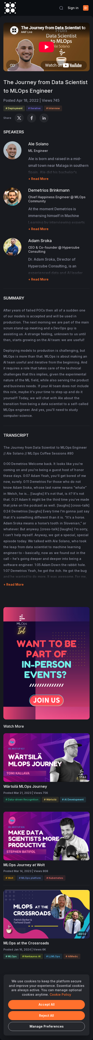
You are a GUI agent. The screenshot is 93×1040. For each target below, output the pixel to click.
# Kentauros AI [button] (31, 956)
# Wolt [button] (9, 878)
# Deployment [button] (14, 108)
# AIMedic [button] (72, 956)
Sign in (73, 8)
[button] (61, 8)
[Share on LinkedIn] (44, 118)
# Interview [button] (53, 108)
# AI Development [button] (73, 799)
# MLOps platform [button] (30, 878)
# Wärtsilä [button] (50, 799)
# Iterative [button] (34, 108)
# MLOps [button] (11, 956)
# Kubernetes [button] (54, 878)
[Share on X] (19, 118)
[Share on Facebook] (31, 118)
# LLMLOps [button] (53, 956)
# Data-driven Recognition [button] (22, 799)
